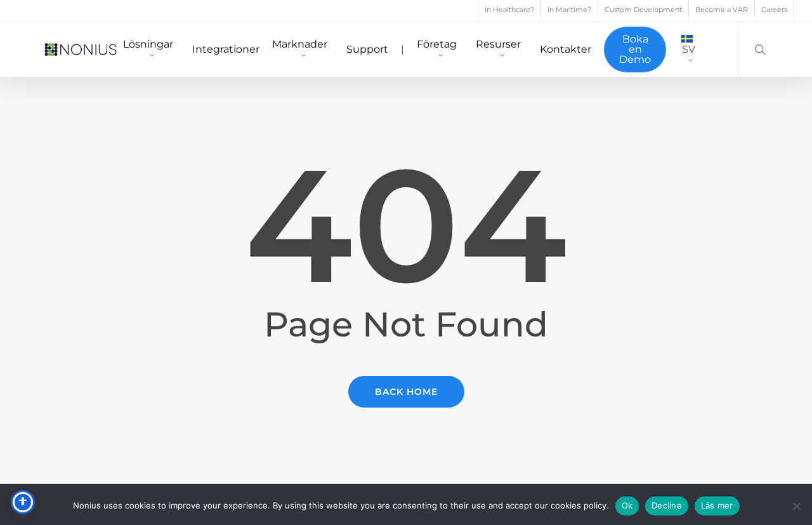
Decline (667, 505)
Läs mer (717, 505)
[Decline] (796, 506)
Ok (627, 505)
